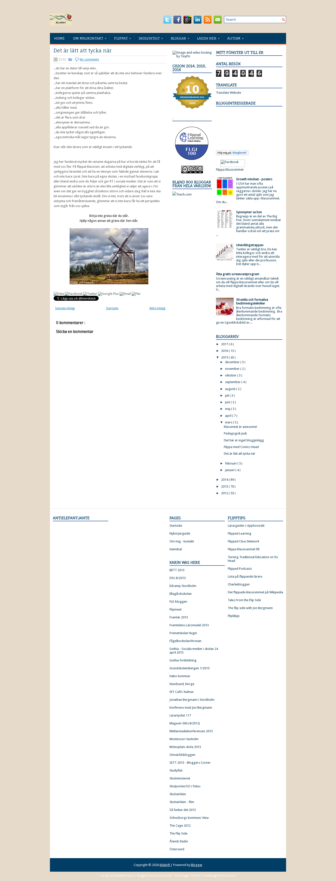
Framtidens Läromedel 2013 (189, 625)
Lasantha (166, 875)
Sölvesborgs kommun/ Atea (189, 818)
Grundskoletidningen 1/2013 (189, 668)
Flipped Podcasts (240, 568)
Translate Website (228, 92)
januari (230, 470)
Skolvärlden (177, 794)
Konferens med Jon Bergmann (190, 707)
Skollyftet (176, 770)
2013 (225, 486)
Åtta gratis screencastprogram (237, 274)
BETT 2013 (176, 570)
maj (228, 409)
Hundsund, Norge (181, 684)
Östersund (176, 849)
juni (228, 402)
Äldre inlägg (157, 308)
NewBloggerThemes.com (219, 875)
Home (59, 38)
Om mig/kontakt (89, 38)
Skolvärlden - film (181, 802)
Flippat (122, 38)
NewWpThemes (124, 875)
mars (229, 422)
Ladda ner (208, 38)
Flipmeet (175, 609)
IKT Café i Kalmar (181, 692)
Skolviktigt (151, 38)
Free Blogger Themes (187, 875)
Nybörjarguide (179, 533)
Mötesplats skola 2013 (185, 747)
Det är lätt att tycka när (83, 50)
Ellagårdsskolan (180, 594)
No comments (89, 59)
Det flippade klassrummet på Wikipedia (255, 592)
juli (227, 395)
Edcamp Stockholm (182, 586)
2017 (225, 344)
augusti (230, 389)
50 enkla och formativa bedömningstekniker (252, 301)
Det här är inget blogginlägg (244, 440)
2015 (225, 357)
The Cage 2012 (180, 825)
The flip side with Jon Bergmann (250, 608)
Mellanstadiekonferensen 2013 (191, 731)
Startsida (112, 308)
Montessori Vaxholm (184, 739)
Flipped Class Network (243, 541)
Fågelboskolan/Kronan (185, 641)
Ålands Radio (178, 841)
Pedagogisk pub (235, 433)
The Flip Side (178, 833)
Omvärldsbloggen (182, 755)
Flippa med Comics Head (241, 447)
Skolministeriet (179, 778)
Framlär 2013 (178, 617)
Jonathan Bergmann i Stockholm (191, 700)
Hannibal (175, 549)
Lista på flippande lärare (245, 576)
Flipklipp (234, 616)
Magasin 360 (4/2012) (184, 723)
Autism (235, 38)
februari (231, 463)
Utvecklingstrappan (249, 245)
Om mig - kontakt (181, 541)
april (228, 416)
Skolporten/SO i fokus (184, 786)
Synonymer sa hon (249, 212)
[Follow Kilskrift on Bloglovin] (232, 154)
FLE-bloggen (178, 601)
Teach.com (184, 194)
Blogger (196, 865)
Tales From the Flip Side (244, 600)
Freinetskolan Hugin (183, 633)
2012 (225, 493)
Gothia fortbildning (183, 660)
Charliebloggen (239, 584)
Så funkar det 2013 (182, 810)
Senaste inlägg (65, 308)
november (232, 369)
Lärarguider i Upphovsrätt (246, 525)
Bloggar (180, 38)
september (233, 382)
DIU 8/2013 (177, 578)
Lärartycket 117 (180, 715)
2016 (225, 351)
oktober (231, 375)
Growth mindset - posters (254, 179)
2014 (225, 479)
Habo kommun (179, 676)
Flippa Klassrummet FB (244, 549)
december (232, 362)
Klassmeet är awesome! (240, 427)
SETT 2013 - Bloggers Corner (190, 762)
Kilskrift (165, 865)
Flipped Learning (239, 533)
